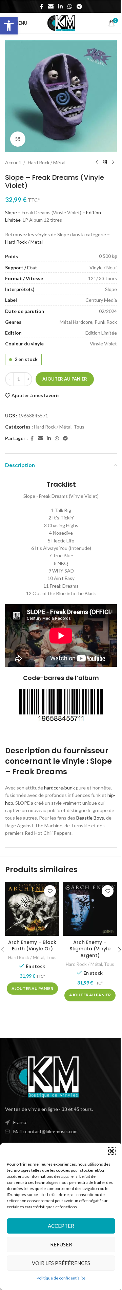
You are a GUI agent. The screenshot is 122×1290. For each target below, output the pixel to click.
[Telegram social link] (79, 6)
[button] (9, 25)
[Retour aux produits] (105, 163)
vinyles (42, 234)
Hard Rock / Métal (46, 162)
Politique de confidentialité (61, 1278)
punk (69, 787)
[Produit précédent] (97, 163)
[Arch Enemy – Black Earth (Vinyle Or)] (32, 909)
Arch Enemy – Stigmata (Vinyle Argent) (89, 949)
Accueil (13, 162)
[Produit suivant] (113, 163)
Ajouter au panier (64, 379)
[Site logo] (61, 22)
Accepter (61, 1226)
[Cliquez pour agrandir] (17, 139)
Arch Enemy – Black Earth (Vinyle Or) (32, 945)
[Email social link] (51, 6)
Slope (11, 212)
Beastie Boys (90, 818)
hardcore (53, 787)
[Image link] (42, 1076)
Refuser (61, 1244)
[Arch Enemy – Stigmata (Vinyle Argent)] (90, 909)
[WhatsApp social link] (69, 6)
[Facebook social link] (42, 6)
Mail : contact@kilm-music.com (45, 1131)
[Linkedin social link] (60, 6)
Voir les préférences (61, 1263)
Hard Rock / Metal (24, 242)
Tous (79, 427)
